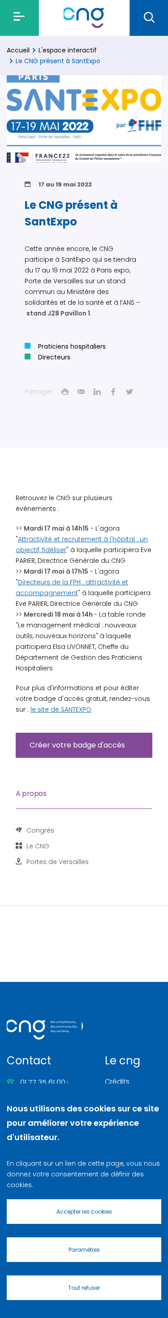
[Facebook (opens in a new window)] (113, 391)
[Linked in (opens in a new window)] (97, 391)
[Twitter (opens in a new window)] (129, 391)
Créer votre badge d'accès (77, 745)
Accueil (18, 50)
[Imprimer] (65, 391)
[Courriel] (81, 391)
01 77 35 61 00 (42, 1082)
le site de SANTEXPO (60, 709)
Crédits (117, 1081)
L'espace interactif (68, 50)
